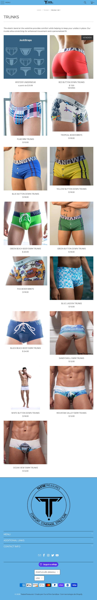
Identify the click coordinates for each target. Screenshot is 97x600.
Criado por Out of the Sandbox (46, 594)
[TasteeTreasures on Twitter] (53, 555)
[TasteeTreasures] (48, 2)
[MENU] (1, 2)
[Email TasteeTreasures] (40, 555)
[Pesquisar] (85, 2)
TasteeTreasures (27, 594)
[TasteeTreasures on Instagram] (48, 555)
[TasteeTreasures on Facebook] (44, 555)
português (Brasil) (46, 572)
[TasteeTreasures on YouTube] (57, 555)
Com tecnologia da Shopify (71, 594)
